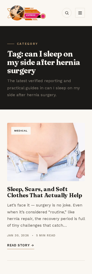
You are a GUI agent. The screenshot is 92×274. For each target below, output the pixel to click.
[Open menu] (80, 13)
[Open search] (67, 13)
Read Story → (20, 245)
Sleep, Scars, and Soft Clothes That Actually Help (44, 192)
